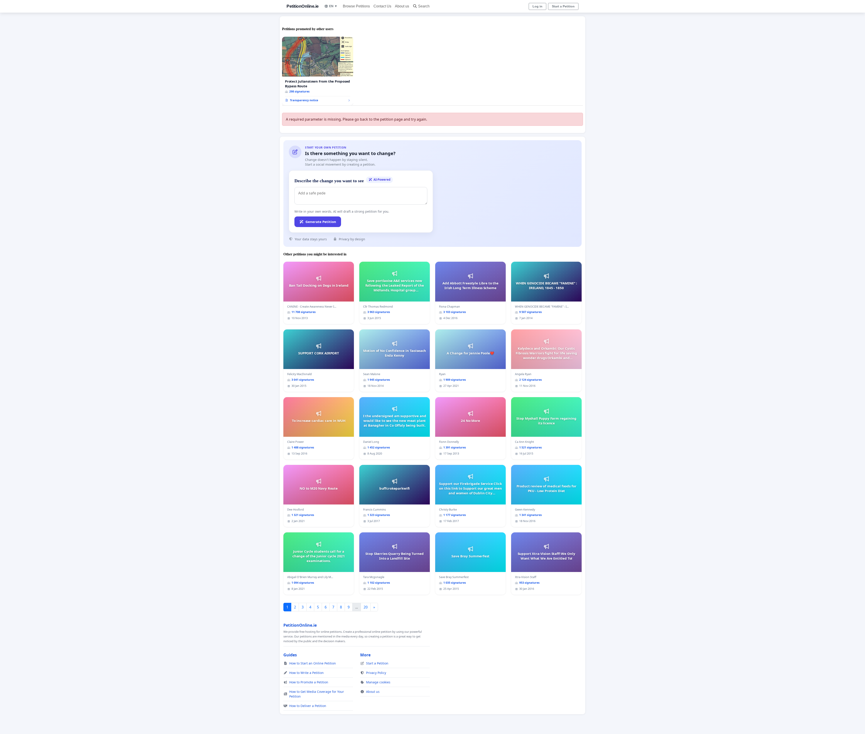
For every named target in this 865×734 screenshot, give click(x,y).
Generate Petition (320, 221)
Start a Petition (563, 6)
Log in (537, 6)
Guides (290, 654)
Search (424, 6)
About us (402, 6)
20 (366, 607)
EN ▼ (333, 6)
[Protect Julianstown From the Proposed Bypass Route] (317, 71)
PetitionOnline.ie (303, 6)
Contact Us (382, 6)
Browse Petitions (356, 6)
